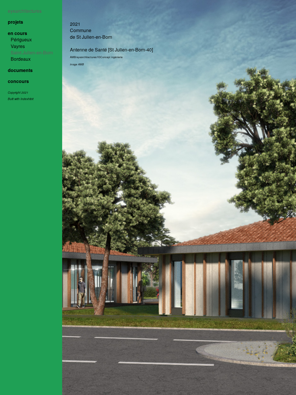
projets (15, 22)
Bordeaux (21, 59)
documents (20, 70)
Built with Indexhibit (21, 99)
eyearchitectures (25, 11)
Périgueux (21, 39)
